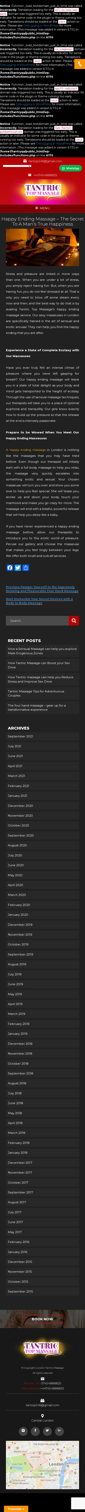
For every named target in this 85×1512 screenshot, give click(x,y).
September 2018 (20, 1073)
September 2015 (20, 1291)
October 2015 (18, 1281)
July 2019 (15, 974)
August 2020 (17, 845)
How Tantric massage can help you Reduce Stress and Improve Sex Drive (40, 679)
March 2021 (16, 776)
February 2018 (18, 1143)
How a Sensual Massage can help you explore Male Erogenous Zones (42, 651)
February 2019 (18, 1024)
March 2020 (17, 895)
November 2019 (20, 934)
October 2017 (18, 1182)
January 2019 (17, 1034)
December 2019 (20, 925)
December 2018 (20, 1044)
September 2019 (20, 954)
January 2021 (17, 796)
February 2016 (18, 1242)
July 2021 (14, 746)
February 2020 (19, 905)
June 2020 (16, 865)
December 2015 (20, 1262)
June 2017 (15, 1222)
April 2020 (15, 885)
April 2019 (15, 1004)
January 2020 (18, 915)
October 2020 (18, 825)
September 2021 (20, 736)
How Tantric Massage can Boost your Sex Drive (39, 665)
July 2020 (15, 855)
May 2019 (15, 994)
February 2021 (18, 786)
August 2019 (17, 964)
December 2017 (20, 1163)
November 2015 (20, 1271)
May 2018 (15, 1113)
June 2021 (15, 756)
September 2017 (20, 1192)
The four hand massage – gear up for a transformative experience (37, 707)
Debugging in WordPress (41, 25)
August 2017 (17, 1202)
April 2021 (15, 766)
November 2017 (20, 1172)
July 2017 (14, 1212)
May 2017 (15, 1232)
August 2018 (17, 1083)
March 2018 (16, 1133)
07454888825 (42, 1383)
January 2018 (17, 1153)
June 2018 (15, 1103)
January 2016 (17, 1252)
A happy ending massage (26, 450)
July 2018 (15, 1093)
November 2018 (20, 1053)
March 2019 (16, 1014)
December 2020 (20, 806)
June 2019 (15, 984)
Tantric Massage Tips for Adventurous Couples (36, 693)
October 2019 (18, 944)
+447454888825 (45, 175)
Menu (45, 208)
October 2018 (18, 1063)
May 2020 (15, 875)
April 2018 (15, 1123)
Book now (42, 1319)
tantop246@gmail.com (45, 161)
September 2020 (21, 835)
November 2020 (20, 815)
